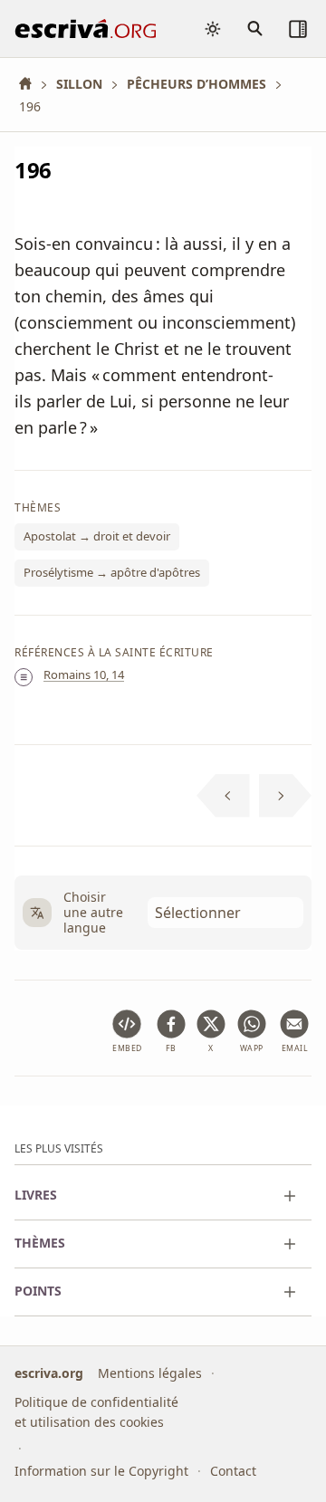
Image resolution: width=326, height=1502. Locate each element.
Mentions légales (150, 1372)
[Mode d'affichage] (212, 29)
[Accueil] (31, 83)
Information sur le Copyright (101, 1470)
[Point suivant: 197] (285, 796)
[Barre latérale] (298, 29)
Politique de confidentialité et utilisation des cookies (96, 1411)
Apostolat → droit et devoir (97, 536)
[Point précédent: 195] (223, 796)
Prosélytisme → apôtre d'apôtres (112, 572)
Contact (233, 1470)
